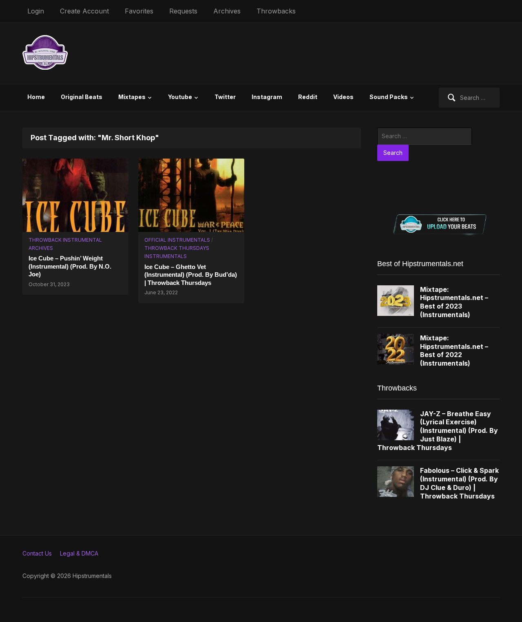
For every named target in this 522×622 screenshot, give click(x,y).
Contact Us (37, 553)
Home (36, 96)
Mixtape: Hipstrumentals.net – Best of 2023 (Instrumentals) (454, 302)
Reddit (307, 96)
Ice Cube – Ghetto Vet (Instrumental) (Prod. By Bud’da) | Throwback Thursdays (190, 274)
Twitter (225, 96)
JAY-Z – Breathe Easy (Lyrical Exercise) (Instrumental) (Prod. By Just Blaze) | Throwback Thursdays (437, 431)
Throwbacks (276, 11)
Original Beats (81, 96)
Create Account (84, 11)
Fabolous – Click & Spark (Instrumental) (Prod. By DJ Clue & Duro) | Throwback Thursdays (459, 483)
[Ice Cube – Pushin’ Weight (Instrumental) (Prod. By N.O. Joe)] (75, 194)
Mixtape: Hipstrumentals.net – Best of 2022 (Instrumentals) (454, 350)
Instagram (267, 96)
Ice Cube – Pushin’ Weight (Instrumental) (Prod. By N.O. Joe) (70, 266)
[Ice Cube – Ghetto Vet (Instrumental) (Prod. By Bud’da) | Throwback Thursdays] (191, 194)
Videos (343, 96)
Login (35, 11)
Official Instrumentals (177, 240)
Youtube (180, 96)
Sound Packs (388, 96)
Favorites (139, 11)
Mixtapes (132, 96)
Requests (183, 11)
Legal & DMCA (79, 553)
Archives (227, 11)
